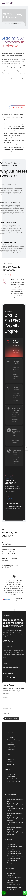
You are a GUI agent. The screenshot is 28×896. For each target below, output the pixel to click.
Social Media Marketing (14, 878)
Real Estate (10, 737)
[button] (14, 543)
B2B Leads (10, 742)
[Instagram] (4, 677)
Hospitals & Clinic (12, 747)
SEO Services (11, 774)
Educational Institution (14, 740)
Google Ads (10, 759)
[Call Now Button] (4, 893)
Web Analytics (11, 882)
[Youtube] (14, 677)
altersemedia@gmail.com (11, 667)
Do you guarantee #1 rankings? (9, 559)
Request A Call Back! (12, 718)
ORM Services (11, 776)
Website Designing (12, 880)
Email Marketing (11, 889)
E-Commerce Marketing (14, 887)
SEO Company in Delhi (13, 844)
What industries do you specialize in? (10, 566)
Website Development (13, 781)
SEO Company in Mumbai (14, 846)
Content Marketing (12, 779)
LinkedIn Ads (10, 764)
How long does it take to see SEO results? (12, 544)
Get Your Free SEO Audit (18, 107)
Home (6, 23)
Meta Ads (9, 762)
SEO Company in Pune (13, 851)
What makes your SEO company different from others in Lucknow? (11, 551)
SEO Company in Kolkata (14, 858)
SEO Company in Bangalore (15, 856)
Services (10, 23)
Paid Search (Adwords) (13, 885)
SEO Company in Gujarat (14, 853)
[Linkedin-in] (10, 677)
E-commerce (10, 744)
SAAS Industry (11, 749)
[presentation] (5, 275)
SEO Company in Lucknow (14, 849)
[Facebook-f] (7, 677)
